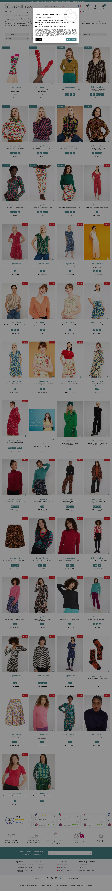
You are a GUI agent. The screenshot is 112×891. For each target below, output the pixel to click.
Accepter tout (71, 39)
